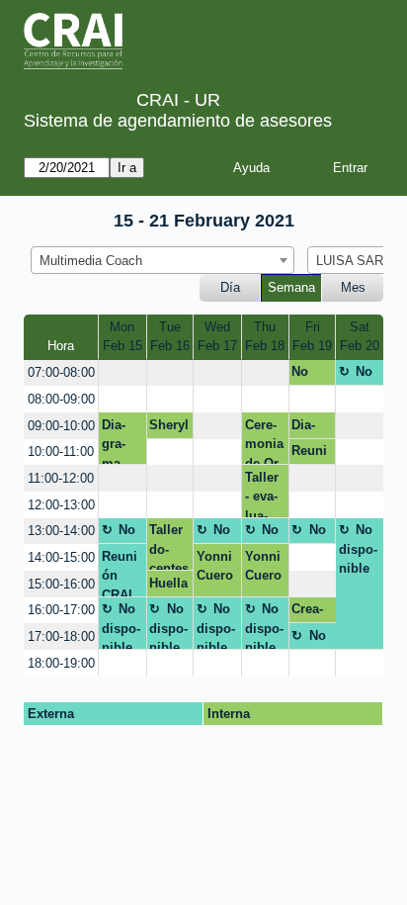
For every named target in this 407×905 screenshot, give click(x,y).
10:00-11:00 (61, 451)
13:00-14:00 (61, 530)
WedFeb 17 (217, 336)
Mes (353, 287)
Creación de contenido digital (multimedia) (312, 612)
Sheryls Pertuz (169, 428)
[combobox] (162, 260)
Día (230, 287)
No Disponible (311, 375)
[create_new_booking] (122, 373)
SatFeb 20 (359, 336)
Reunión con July (309, 454)
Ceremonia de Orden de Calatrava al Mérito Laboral (265, 441)
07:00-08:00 (61, 372)
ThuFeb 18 (265, 336)
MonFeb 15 (122, 336)
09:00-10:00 (61, 425)
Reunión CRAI (119, 572)
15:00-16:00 (61, 584)
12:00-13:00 (61, 505)
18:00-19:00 (61, 663)
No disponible (358, 375)
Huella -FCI (168, 586)
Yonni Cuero (215, 566)
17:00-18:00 (61, 636)
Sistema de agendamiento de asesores (178, 121)
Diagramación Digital (121, 441)
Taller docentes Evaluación (169, 546)
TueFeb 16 (170, 336)
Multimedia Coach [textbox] (91, 260)
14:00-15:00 (61, 557)
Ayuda (251, 167)
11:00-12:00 (61, 478)
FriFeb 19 (312, 336)
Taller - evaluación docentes (265, 493)
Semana (291, 287)
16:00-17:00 (61, 609)
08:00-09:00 (61, 399)
